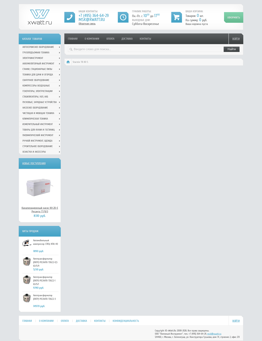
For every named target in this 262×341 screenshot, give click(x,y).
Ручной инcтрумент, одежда (37, 140)
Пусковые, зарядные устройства (39, 102)
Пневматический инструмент (37, 135)
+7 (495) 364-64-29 (94, 15)
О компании (92, 39)
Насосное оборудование (35, 107)
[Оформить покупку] (233, 17)
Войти (236, 39)
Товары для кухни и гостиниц (38, 129)
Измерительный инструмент (37, 124)
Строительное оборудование (37, 146)
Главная (73, 39)
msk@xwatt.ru (92, 19)
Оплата (110, 39)
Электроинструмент (32, 58)
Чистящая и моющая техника (38, 113)
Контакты (145, 39)
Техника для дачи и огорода (37, 74)
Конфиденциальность (126, 321)
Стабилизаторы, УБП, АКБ (35, 96)
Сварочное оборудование (35, 80)
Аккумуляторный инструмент (38, 63)
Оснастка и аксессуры (34, 151)
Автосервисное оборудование (38, 47)
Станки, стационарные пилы (37, 69)
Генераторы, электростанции (37, 91)
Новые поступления (34, 163)
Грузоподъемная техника (35, 52)
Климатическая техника (35, 118)
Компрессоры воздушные (36, 85)
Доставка (127, 39)
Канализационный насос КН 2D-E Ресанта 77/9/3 (40, 209)
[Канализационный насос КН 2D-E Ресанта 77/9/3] (39, 187)
